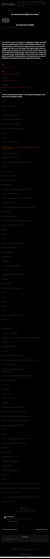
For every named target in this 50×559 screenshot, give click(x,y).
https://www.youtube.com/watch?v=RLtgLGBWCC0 (9, 80)
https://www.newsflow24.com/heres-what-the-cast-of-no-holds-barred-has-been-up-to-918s (16, 87)
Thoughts (28, 508)
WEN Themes (31, 554)
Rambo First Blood (26, 511)
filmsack (21, 511)
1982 (17, 511)
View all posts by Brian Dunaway (12, 521)
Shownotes (32, 511)
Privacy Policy (25, 557)
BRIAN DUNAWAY (8, 4)
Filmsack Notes (23, 508)
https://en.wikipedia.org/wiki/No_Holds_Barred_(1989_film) (11, 73)
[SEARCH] (32, 8)
